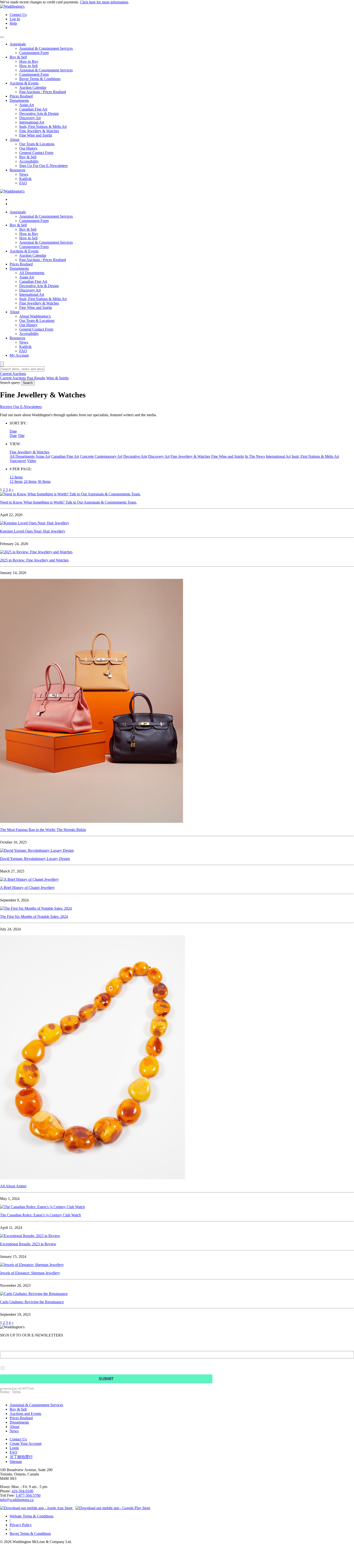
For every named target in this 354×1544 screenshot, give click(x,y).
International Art (31, 294)
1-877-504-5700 (28, 1495)
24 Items (30, 481)
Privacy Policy (21, 1525)
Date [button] (13, 431)
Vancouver (18, 461)
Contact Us (18, 15)
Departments (19, 268)
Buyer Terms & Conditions (30, 1533)
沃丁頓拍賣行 (21, 1457)
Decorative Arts (135, 456)
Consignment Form (34, 221)
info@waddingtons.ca (16, 1500)
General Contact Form (36, 329)
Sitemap (16, 1462)
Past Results (36, 378)
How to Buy (28, 234)
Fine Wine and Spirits (35, 307)
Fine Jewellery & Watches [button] (29, 452)
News (23, 342)
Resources (17, 338)
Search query (10, 383)
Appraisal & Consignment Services (46, 216)
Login (14, 1448)
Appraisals (18, 212)
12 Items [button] (16, 477)
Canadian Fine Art (33, 281)
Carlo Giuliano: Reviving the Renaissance (32, 1302)
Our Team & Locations (36, 320)
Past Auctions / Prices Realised (42, 260)
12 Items (16, 481)
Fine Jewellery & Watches (39, 303)
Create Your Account (25, 1443)
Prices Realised (21, 264)
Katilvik (25, 347)
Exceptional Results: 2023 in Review (28, 1244)
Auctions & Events (24, 251)
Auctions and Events (25, 1414)
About (14, 312)
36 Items (44, 481)
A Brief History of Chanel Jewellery (27, 888)
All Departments (31, 273)
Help (13, 23)
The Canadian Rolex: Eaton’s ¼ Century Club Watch (40, 1215)
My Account (19, 355)
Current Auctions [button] (13, 374)
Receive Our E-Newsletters (21, 407)
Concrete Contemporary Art (101, 456)
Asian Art (26, 277)
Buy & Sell (18, 225)
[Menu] (2, 37)
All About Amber (13, 1186)
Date (13, 436)
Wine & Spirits (57, 378)
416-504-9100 (22, 1491)
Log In (15, 19)
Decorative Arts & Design (39, 286)
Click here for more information (104, 2)
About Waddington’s (35, 316)
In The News (255, 456)
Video (31, 461)
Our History (28, 325)
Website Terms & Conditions (31, 1516)
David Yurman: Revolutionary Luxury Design (35, 859)
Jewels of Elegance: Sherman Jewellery (30, 1273)
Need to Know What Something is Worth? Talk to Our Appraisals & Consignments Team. (68, 502)
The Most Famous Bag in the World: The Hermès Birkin (43, 830)
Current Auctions (13, 378)
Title (21, 436)
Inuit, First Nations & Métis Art (43, 299)
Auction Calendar (32, 255)
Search (28, 383)
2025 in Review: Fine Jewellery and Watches (34, 560)
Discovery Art (30, 290)
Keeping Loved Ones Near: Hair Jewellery (32, 531)
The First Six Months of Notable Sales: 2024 (34, 916)
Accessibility (29, 334)
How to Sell (28, 238)
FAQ (23, 351)
